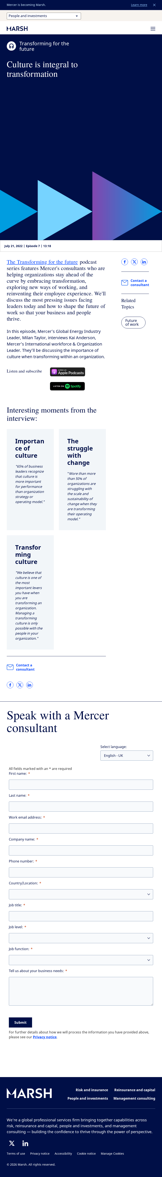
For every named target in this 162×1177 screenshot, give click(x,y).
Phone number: (21, 861)
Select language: (113, 746)
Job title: (15, 905)
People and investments (88, 1098)
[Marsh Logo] (29, 1094)
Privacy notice (45, 1037)
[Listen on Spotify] (67, 386)
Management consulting (134, 1098)
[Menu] (153, 28)
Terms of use (16, 1153)
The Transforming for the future (42, 261)
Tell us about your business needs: (36, 971)
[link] (10, 685)
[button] (154, 5)
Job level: (16, 927)
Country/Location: (23, 883)
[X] (11, 1143)
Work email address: (25, 817)
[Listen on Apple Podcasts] (67, 371)
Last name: (17, 795)
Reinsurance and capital (134, 1090)
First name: (18, 773)
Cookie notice (86, 1153)
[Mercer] (21, 28)
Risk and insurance (92, 1090)
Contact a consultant (25, 667)
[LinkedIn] (25, 1143)
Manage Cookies (112, 1153)
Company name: (22, 839)
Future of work (132, 322)
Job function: (19, 949)
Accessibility (63, 1153)
